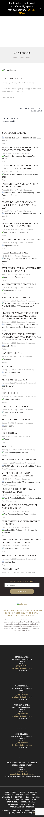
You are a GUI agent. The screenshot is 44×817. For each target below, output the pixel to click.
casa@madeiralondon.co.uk (22, 697)
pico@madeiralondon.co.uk (22, 716)
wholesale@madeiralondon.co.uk (22, 774)
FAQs (8, 799)
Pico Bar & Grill (28, 802)
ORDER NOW (28, 11)
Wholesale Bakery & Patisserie (21, 804)
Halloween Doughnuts (16, 297)
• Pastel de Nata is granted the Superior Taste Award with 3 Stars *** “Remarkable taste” (20, 316)
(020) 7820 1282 (22, 714)
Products (9, 794)
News (27, 797)
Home (15, 58)
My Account (7, 797)
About (14, 792)
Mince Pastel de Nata (14, 380)
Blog (34, 799)
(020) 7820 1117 (22, 666)
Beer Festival (10, 433)
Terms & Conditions (21, 799)
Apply (34, 794)
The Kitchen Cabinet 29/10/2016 (19, 555)
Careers (36, 797)
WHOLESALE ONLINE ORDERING (22, 807)
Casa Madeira (12, 802)
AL (34, 812)
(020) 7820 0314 (22, 743)
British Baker (10, 393)
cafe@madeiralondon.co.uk (22, 668)
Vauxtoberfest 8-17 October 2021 (21, 239)
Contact (18, 797)
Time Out (7, 446)
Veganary (8, 366)
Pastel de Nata (10, 569)
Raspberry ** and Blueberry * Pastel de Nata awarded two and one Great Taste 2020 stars (22, 337)
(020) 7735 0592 (22, 695)
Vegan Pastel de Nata (15, 253)
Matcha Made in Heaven (16, 419)
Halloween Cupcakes (15, 406)
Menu (22, 792)
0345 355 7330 (22, 772)
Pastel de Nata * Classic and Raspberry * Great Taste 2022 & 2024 (20, 205)
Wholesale (32, 792)
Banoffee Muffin (12, 353)
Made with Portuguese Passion (20, 459)
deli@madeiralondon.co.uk (22, 745)
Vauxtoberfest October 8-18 (19, 284)
